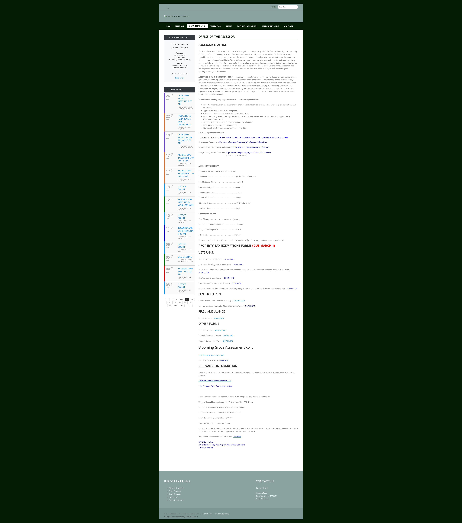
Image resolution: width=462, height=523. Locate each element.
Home (168, 26)
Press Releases (175, 491)
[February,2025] (171, 299)
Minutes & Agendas (176, 488)
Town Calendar (175, 494)
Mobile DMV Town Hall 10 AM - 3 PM (186, 157)
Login (273, 7)
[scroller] (458, 520)
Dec (181, 306)
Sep (190, 302)
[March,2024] (167, 299)
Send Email (179, 78)
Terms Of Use (207, 514)
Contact (288, 26)
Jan (176, 299)
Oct (170, 306)
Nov (175, 306)
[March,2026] (190, 305)
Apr (192, 299)
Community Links (270, 26)
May (169, 302)
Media (229, 26)
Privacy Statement (222, 514)
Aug (185, 302)
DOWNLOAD (239, 301)
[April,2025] (186, 305)
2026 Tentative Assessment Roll (211, 355)
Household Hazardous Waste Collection (184, 120)
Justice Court (182, 188)
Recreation (215, 26)
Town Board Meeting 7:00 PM (185, 271)
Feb (181, 299)
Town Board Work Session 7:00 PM (186, 231)
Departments (197, 26)
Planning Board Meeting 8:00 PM (185, 100)
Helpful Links (174, 497)
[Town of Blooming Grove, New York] (176, 16)
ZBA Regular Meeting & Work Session (186, 202)
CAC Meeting (185, 256)
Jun (175, 302)
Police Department (176, 500)
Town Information (247, 26)
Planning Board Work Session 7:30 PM (185, 139)
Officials (179, 26)
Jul (180, 302)
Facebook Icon (168, 6)
